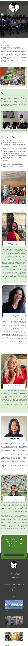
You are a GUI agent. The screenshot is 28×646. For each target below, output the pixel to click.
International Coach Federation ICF (15, 334)
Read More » (7, 629)
